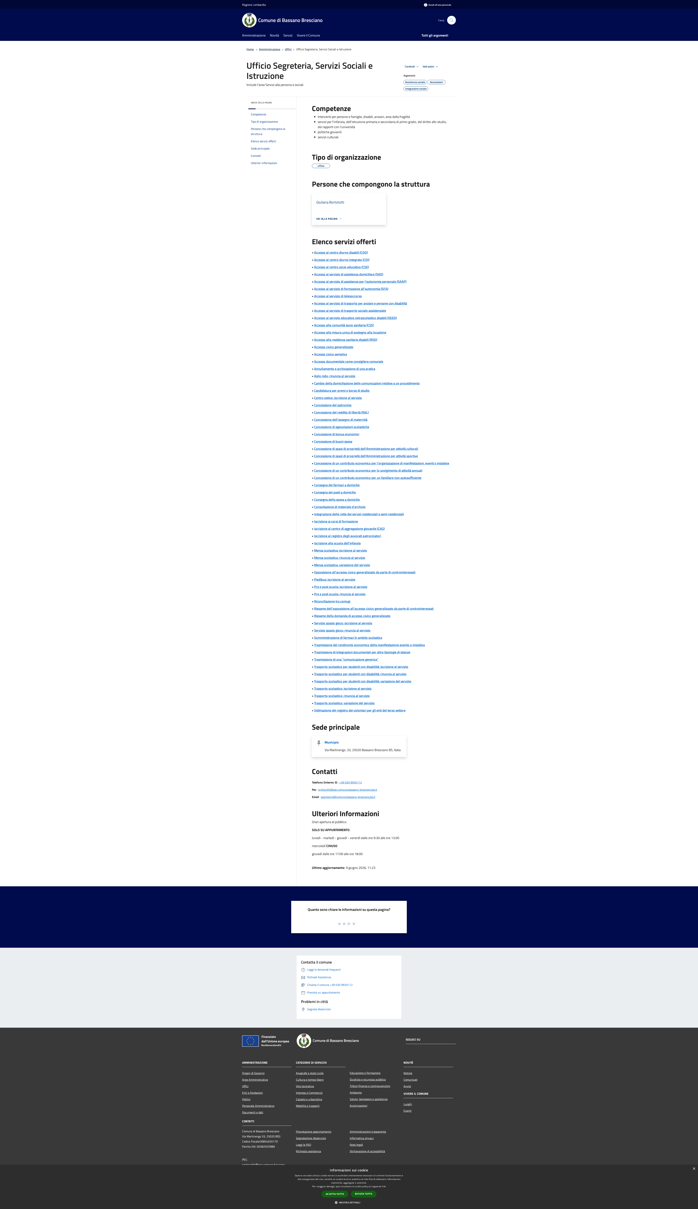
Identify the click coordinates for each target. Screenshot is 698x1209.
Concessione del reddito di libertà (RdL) (341, 412)
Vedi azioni (429, 66)
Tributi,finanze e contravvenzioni (370, 1086)
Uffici (288, 49)
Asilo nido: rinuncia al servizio (334, 376)
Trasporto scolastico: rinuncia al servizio (342, 695)
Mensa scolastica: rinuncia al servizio (339, 557)
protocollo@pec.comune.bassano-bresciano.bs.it (347, 789)
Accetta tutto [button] (335, 1194)
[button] (349, 1202)
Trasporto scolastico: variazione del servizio (344, 703)
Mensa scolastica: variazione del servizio (342, 565)
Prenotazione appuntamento (313, 1131)
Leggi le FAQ (303, 1144)
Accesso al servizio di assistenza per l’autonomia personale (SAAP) (360, 281)
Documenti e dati (252, 1112)
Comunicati (411, 1079)
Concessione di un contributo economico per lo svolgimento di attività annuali (368, 470)
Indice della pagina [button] (261, 102)
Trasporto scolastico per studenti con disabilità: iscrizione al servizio (361, 666)
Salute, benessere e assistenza (369, 1099)
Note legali (356, 1144)
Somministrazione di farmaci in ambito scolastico (348, 637)
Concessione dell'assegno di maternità (340, 419)
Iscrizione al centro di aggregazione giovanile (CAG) (349, 528)
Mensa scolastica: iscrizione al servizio (340, 550)
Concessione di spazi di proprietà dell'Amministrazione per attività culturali (366, 448)
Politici (246, 1099)
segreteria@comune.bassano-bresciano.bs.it (348, 797)
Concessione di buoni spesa (333, 441)
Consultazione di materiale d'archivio (340, 506)
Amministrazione (269, 49)
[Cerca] (451, 20)
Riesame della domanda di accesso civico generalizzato (352, 615)
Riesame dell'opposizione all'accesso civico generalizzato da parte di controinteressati (374, 608)
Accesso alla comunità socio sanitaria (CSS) (344, 325)
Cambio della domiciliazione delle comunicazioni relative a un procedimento (367, 383)
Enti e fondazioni (252, 1093)
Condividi (410, 66)
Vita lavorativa (305, 1086)
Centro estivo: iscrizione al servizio (338, 397)
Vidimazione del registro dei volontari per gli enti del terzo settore (360, 710)
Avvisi (407, 1086)
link (384, 1186)
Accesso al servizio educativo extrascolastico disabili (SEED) (355, 317)
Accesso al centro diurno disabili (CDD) (341, 252)
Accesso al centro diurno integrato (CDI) (341, 259)
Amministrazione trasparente (368, 1131)
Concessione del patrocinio (333, 405)
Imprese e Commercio (309, 1093)
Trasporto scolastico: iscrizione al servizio (343, 688)
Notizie (408, 1073)
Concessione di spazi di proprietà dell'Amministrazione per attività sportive (366, 456)
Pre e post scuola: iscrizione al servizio (340, 586)
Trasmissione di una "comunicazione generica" (346, 659)
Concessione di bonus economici (336, 434)
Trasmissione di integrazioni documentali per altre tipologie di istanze (362, 652)
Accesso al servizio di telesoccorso (338, 296)
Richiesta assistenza (308, 1151)
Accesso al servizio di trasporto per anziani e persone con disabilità (360, 303)
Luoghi (408, 1104)
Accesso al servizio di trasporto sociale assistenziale (350, 310)
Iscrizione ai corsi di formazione (336, 521)
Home (250, 49)
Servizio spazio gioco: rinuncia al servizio (342, 630)
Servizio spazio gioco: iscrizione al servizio (343, 623)
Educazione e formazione (365, 1073)
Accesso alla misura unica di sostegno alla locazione (350, 332)
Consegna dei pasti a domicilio (335, 492)
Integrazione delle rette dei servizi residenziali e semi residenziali (359, 514)
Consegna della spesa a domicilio (337, 499)
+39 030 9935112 (350, 782)
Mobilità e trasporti (308, 1106)
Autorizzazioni (358, 1105)
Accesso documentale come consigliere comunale (348, 361)
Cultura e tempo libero (310, 1079)
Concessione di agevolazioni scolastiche (341, 426)
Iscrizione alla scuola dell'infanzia (337, 543)
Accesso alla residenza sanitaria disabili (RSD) (345, 339)
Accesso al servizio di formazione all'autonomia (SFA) (351, 288)
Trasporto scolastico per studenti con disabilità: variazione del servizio (362, 681)
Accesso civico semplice (330, 354)
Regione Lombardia (254, 5)
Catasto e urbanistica (309, 1099)
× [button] (694, 1168)
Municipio (332, 742)
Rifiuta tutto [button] (363, 1193)
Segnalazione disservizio (311, 1138)
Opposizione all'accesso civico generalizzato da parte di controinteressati (364, 572)
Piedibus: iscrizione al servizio (334, 579)
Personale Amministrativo (258, 1106)
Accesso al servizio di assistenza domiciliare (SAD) (348, 274)
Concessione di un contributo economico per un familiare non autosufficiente (367, 477)
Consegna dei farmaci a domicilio (337, 485)
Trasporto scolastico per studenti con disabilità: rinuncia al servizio (360, 674)
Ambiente (356, 1092)
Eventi (408, 1111)
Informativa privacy (362, 1138)
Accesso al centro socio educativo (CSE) (341, 267)
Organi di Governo (253, 1073)
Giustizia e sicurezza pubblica (368, 1079)
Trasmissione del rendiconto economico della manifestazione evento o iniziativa (369, 644)
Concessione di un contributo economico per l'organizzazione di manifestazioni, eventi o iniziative (381, 463)
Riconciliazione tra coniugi (332, 601)
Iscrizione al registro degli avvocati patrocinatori (347, 535)
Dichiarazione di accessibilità (367, 1151)
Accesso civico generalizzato (333, 346)
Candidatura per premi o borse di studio (342, 390)
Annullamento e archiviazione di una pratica (344, 368)
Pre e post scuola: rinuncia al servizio (340, 594)
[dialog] (349, 1187)
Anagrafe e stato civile (310, 1073)
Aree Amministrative (255, 1079)
